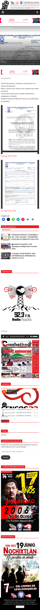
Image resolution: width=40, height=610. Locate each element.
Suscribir (5, 457)
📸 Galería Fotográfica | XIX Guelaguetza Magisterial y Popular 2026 (24, 246)
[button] (37, 12)
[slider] (35, 336)
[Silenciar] (31, 337)
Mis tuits (3, 435)
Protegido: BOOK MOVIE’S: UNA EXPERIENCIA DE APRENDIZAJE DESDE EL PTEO (24, 256)
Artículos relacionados (9, 227)
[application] (20, 336)
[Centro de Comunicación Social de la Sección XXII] (20, 5)
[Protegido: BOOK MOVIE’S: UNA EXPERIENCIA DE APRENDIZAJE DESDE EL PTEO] (6, 255)
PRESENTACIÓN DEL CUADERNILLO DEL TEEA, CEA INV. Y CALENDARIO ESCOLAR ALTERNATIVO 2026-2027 (25, 237)
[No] (38, 604)
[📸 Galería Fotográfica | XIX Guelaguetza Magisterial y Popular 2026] (6, 246)
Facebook (5, 421)
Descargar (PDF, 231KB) (9, 156)
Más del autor (6, 229)
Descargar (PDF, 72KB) (8, 211)
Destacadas (4, 43)
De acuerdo (20, 607)
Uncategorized (18, 43)
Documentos (11, 43)
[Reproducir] (3, 337)
